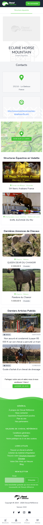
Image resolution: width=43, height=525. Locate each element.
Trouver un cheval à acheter (21, 450)
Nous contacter (21, 413)
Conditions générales (21, 433)
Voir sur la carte (21, 139)
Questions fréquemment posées (21, 415)
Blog (22, 464)
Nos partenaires (21, 421)
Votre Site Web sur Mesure (21, 461)
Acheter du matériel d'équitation (21, 453)
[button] (21, 134)
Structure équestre (21, 10)
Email (14, 476)
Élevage (21, 458)
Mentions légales (21, 435)
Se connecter (33, 3)
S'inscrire (31, 480)
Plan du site (21, 418)
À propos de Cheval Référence (21, 410)
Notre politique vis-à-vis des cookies (21, 438)
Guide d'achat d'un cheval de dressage (21, 369)
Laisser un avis (21, 386)
